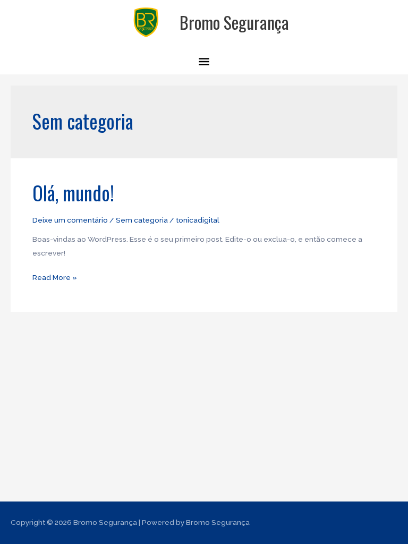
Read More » (54, 276)
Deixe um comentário (70, 220)
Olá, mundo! (73, 192)
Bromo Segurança (234, 22)
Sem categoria (142, 220)
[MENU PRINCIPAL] (204, 63)
